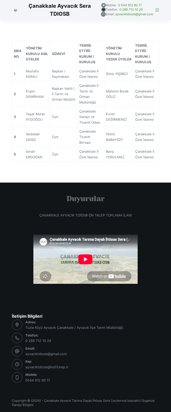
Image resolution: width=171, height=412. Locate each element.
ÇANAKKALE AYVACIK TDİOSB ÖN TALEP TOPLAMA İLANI (85, 215)
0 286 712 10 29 (131, 10)
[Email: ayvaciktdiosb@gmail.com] (17, 351)
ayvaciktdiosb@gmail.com (134, 14)
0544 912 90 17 (37, 380)
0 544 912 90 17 (130, 5)
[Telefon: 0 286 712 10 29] (17, 338)
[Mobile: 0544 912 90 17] (17, 377)
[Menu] (157, 10)
